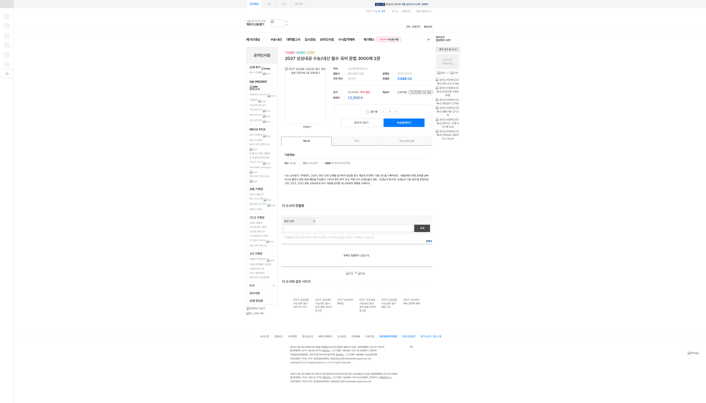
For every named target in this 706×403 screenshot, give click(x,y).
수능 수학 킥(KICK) (258, 245)
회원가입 (406, 11)
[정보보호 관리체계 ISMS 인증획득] (399, 347)
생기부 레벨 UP (256, 194)
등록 (422, 228)
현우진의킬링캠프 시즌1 (443, 39)
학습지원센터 (408, 336)
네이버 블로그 (307, 389)
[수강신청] (7, 26)
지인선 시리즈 (256, 162)
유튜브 (322, 389)
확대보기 (307, 127)
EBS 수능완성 (256, 134)
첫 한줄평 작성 (404, 78)
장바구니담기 (361, 122)
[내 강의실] (7, 17)
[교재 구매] (7, 45)
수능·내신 (276, 39)
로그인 (395, 11)
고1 (284, 4)
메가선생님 (253, 39)
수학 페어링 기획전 (258, 227)
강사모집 (341, 336)
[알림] (7, 36)
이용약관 (369, 336)
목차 (356, 140)
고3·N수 (254, 4)
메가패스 (369, 39)
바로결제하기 (404, 122)
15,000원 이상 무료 (420, 92)
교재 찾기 (255, 67)
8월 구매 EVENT (258, 82)
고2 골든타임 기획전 (258, 235)
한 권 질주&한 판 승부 (259, 157)
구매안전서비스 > (385, 377)
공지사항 (254, 293)
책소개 (306, 140)
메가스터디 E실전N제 (259, 277)
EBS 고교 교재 (256, 198)
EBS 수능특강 (255, 140)
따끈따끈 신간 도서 (258, 204)
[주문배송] (7, 64)
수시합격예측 (346, 39)
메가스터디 (339, 23)
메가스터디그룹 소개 (431, 336)
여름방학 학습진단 (258, 259)
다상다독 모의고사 (257, 105)
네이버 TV (315, 389)
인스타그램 (300, 389)
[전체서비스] (428, 39)
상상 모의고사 (256, 120)
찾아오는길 (307, 336)
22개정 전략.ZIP (257, 231)
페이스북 (292, 389)
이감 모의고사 (256, 109)
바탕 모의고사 (256, 115)
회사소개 (264, 336)
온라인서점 (327, 39)
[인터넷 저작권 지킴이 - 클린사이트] (404, 347)
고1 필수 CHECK (257, 240)
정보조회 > (326, 350)
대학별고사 (293, 39)
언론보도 (278, 336)
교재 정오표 (256, 301)
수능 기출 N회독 (256, 273)
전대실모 (253, 99)
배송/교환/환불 (406, 140)
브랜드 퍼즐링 (255, 223)
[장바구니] (7, 55)
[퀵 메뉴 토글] (7, 4)
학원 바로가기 (423, 11)
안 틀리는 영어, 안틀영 (259, 153)
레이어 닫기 (703, 353)
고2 (269, 4)
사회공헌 (292, 336)
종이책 (374, 112)
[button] (287, 21)
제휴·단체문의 (325, 336)
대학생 (298, 4)
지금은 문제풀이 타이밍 (260, 264)
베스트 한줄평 (256, 72)
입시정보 (310, 39)
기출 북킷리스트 (256, 268)
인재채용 (355, 336)
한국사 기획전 (255, 209)
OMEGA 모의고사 (258, 94)
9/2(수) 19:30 (402, 4)
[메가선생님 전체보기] (264, 39)
